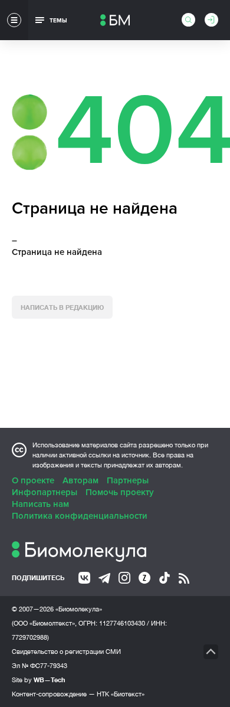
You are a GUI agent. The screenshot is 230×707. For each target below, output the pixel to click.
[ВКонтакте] (84, 578)
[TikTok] (164, 578)
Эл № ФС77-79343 (39, 665)
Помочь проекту (120, 492)
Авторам (80, 480)
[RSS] (184, 578)
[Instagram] (124, 578)
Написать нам (40, 504)
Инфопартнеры (44, 492)
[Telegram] (104, 578)
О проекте (33, 480)
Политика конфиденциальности (79, 515)
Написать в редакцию (62, 307)
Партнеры (128, 480)
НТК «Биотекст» (120, 694)
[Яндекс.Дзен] (144, 578)
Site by (38, 679)
